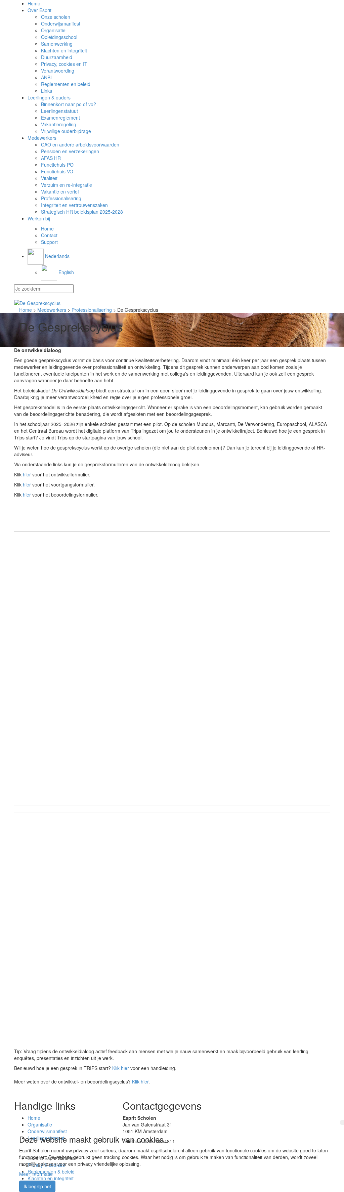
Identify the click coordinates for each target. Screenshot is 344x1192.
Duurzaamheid (56, 57)
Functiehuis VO (57, 171)
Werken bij (39, 218)
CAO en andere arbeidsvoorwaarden (80, 144)
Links (46, 90)
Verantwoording (57, 70)
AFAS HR (51, 158)
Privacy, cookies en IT (64, 63)
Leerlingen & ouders (49, 97)
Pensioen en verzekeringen (70, 151)
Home (34, 3)
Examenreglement (60, 117)
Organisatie (53, 30)
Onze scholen (55, 16)
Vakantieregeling (58, 124)
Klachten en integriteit (64, 50)
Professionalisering (61, 198)
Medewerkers (42, 137)
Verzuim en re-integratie (66, 184)
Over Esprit (39, 10)
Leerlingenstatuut (59, 111)
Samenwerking (57, 43)
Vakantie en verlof (60, 191)
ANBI (46, 77)
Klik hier (120, 1068)
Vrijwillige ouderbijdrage (66, 131)
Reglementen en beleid (65, 84)
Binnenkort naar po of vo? (68, 104)
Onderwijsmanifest (60, 23)
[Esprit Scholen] (172, 303)
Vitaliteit (49, 178)
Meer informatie (36, 1173)
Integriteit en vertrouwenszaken (74, 205)
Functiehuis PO (57, 164)
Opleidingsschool (59, 37)
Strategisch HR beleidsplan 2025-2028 (82, 211)
